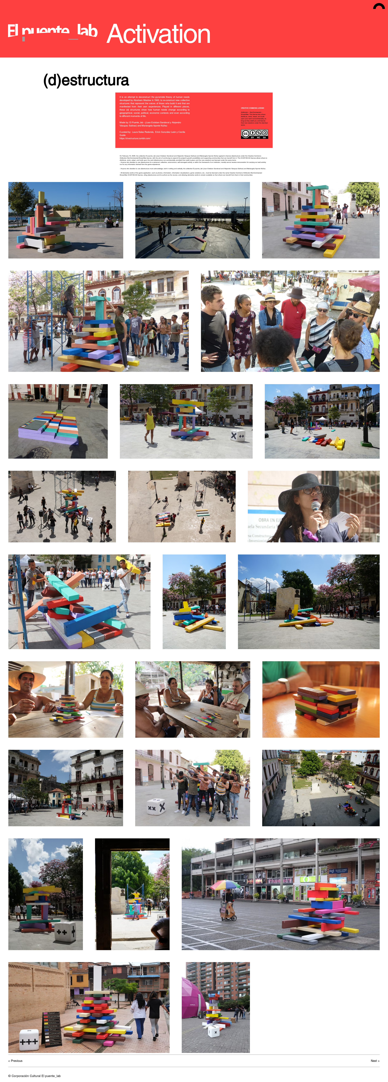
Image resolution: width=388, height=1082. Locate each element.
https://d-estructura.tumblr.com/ (135, 138)
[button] (379, 6)
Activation (158, 33)
